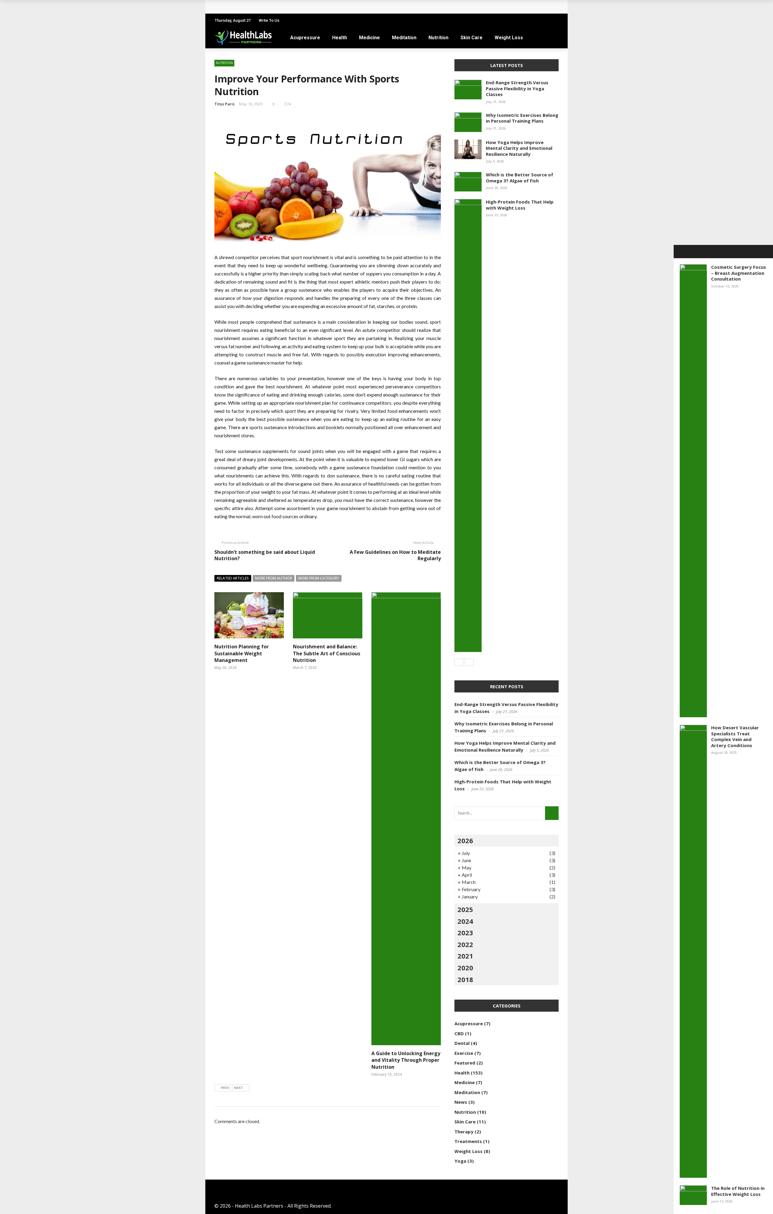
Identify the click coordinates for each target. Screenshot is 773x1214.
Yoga (460, 1161)
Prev (225, 1087)
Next (238, 1087)
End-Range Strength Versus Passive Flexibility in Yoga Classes (517, 88)
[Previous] (458, 662)
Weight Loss (509, 37)
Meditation (404, 37)
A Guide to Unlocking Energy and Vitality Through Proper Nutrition (405, 1060)
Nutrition (438, 37)
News (460, 1102)
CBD (459, 1033)
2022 (465, 944)
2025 (465, 909)
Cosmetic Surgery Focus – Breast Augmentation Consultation (738, 273)
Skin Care (471, 37)
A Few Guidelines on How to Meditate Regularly (395, 555)
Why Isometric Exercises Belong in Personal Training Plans (522, 118)
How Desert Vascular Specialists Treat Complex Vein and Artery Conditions (735, 736)
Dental (462, 1043)
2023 (465, 932)
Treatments (468, 1141)
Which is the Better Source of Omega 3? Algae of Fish (519, 178)
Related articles (233, 578)
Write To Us (269, 20)
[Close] (680, 251)
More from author (273, 578)
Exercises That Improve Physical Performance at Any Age (289, 7)
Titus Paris (224, 104)
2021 (465, 955)
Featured (464, 1063)
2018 (465, 979)
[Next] (469, 662)
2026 (465, 840)
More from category (318, 578)
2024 (465, 921)
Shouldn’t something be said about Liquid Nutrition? (264, 555)
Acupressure (305, 37)
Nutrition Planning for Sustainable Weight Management (241, 653)
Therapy (463, 1132)
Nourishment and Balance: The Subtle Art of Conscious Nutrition (326, 653)
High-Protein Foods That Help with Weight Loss (519, 205)
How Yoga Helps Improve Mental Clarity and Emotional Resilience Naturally (519, 148)
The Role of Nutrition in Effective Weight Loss (738, 1191)
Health (339, 37)
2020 (465, 967)
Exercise (463, 1053)
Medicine (369, 37)
